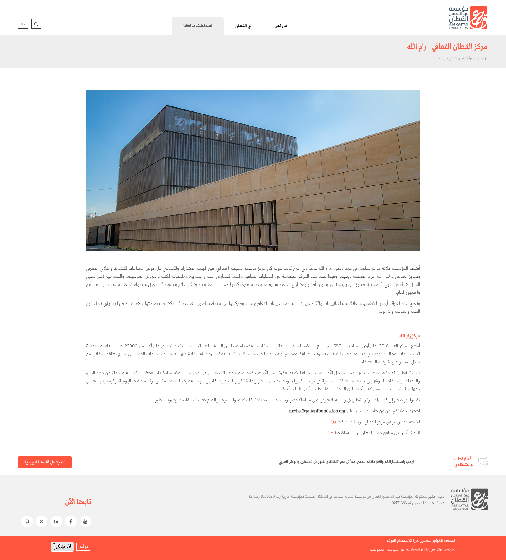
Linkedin (54, 521)
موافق (83, 546)
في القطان (243, 26)
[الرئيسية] (468, 18)
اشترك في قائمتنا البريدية (45, 462)
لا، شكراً (62, 546)
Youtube (84, 521)
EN (23, 24)
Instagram (25, 521)
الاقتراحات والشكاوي (463, 461)
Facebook (69, 521)
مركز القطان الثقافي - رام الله (456, 58)
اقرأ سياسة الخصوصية (387, 549)
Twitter (40, 521)
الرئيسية (482, 58)
